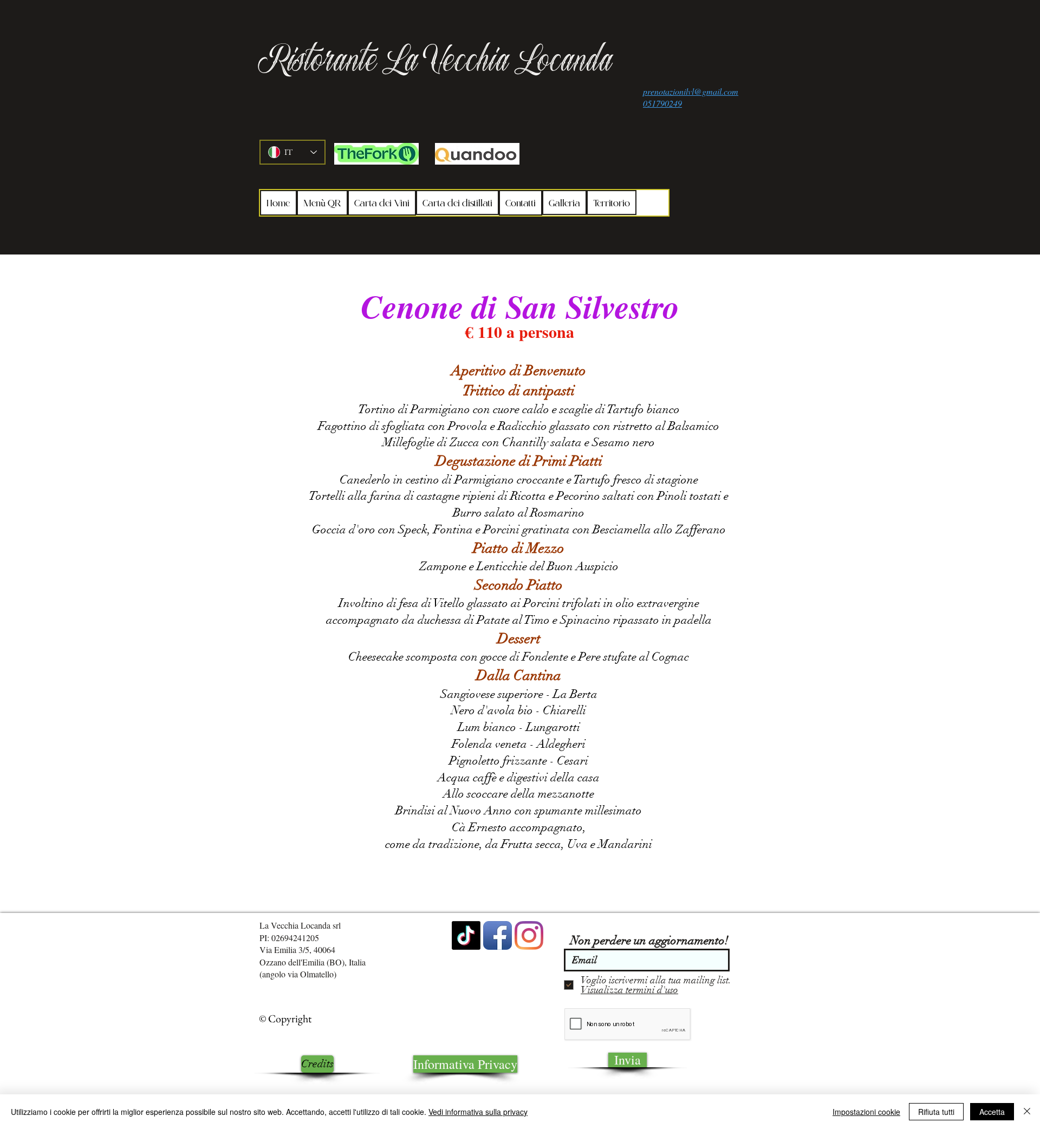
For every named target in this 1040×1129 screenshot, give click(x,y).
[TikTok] (466, 935)
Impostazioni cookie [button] (866, 1111)
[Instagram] (529, 935)
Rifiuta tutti (936, 1111)
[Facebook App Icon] (497, 935)
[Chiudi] (1027, 1111)
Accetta (992, 1111)
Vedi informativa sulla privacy (478, 1111)
